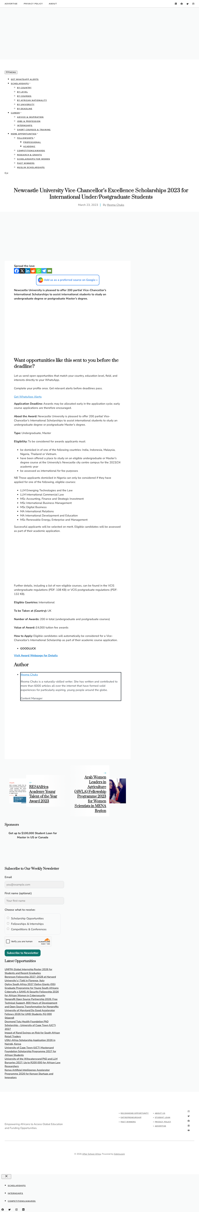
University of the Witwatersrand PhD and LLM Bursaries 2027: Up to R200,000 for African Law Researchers (32, 1062)
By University (25, 104)
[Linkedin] (27, 271)
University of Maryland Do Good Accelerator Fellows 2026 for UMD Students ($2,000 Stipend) (30, 1014)
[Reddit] (33, 271)
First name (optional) (18, 893)
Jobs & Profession (29, 121)
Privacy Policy (33, 3)
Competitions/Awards (31, 150)
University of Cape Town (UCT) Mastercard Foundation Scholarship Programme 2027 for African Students (30, 1051)
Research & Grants (29, 155)
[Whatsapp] (38, 271)
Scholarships (20, 83)
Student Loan (162, 1117)
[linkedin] (176, 4)
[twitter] (188, 4)
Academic (29, 146)
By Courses (24, 96)
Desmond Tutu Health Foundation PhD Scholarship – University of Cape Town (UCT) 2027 (30, 1025)
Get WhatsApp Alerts (25, 79)
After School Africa (91, 1154)
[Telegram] (44, 271)
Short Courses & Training (34, 129)
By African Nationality (32, 100)
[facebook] (182, 4)
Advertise (11, 3)
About (53, 3)
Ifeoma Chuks (115, 205)
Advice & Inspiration (30, 117)
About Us (160, 1113)
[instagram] (193, 4)
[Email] (49, 271)
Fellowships (25, 138)
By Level (22, 92)
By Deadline (24, 108)
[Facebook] (16, 271)
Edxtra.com (119, 1154)
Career (15, 113)
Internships (24, 125)
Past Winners (26, 163)
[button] (6, 173)
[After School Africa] (28, 68)
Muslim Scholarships (31, 167)
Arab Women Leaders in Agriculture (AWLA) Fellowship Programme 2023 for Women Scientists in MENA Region (90, 794)
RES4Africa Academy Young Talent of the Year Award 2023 (43, 794)
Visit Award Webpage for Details (36, 655)
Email (8, 877)
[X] (22, 271)
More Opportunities (23, 134)
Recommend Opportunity (135, 1113)
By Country (24, 88)
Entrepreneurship (131, 1117)
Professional (32, 142)
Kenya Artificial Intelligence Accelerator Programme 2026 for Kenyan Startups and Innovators (29, 1073)
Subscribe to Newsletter (22, 953)
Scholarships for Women (33, 159)
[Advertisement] (99, 33)
